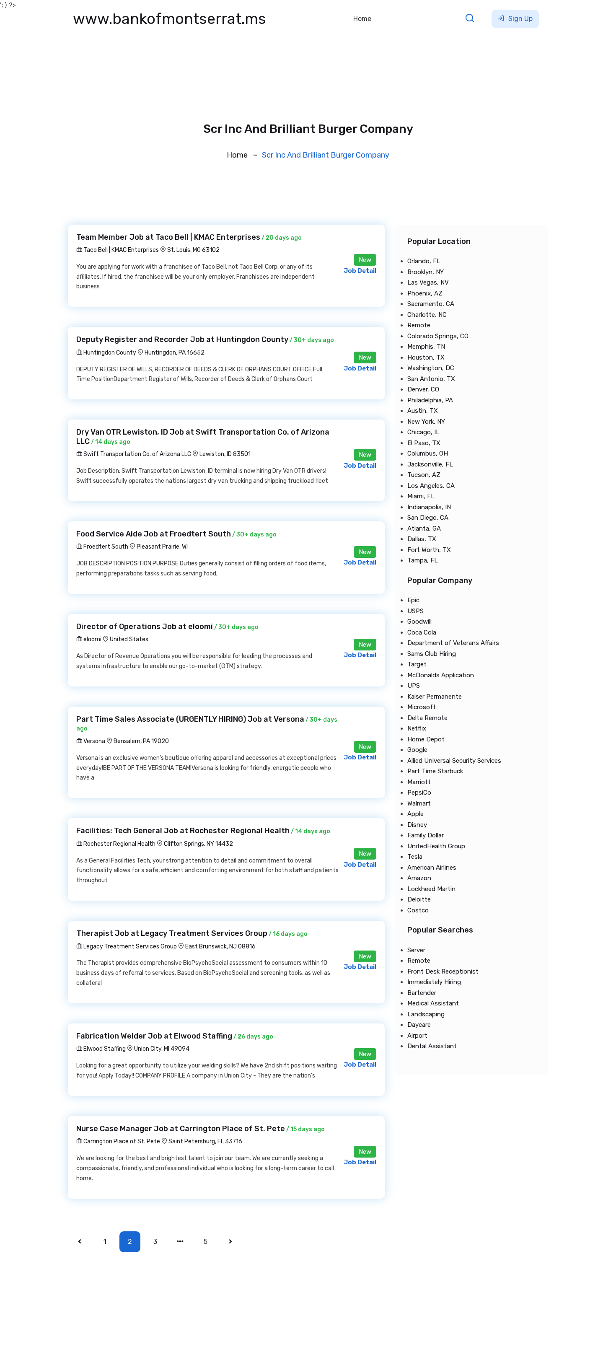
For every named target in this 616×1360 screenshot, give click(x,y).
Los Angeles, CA (431, 486)
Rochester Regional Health (118, 843)
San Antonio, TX (431, 379)
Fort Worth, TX (429, 550)
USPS (415, 611)
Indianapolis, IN (429, 507)
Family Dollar (425, 835)
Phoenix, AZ (425, 293)
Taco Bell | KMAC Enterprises (120, 250)
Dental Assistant (432, 1046)
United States (129, 639)
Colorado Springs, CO (437, 336)
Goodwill (419, 621)
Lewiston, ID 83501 (225, 454)
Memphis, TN (426, 346)
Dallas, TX (421, 539)
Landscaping (426, 1014)
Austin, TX (422, 410)
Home (362, 19)
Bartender (421, 993)
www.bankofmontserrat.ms (169, 19)
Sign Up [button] (520, 19)
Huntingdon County (109, 352)
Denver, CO (423, 389)
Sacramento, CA (430, 304)
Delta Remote (427, 718)
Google (417, 750)
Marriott (419, 782)
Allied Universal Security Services (454, 760)
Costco (418, 910)
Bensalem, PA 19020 (141, 741)
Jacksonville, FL (430, 464)
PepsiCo (419, 792)
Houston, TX (426, 357)
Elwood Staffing (104, 1048)
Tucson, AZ (423, 475)
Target (417, 664)
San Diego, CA (427, 517)
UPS (413, 685)
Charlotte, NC (427, 315)
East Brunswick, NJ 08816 (220, 946)
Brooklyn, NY (425, 272)
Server (416, 950)
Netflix (416, 728)
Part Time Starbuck (435, 771)
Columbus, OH (427, 453)
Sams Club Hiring (431, 654)
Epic (413, 600)
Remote (418, 325)
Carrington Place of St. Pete (121, 1141)
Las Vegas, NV (428, 282)
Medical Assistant (433, 1003)
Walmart (419, 803)
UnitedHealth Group (436, 846)
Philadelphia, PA (430, 400)
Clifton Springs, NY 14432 (198, 843)
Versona (93, 741)
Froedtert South (105, 546)
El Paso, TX (423, 443)
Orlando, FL (423, 261)
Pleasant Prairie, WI (162, 546)
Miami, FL (421, 496)
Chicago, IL (423, 432)
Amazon (419, 878)
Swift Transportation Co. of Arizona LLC (136, 454)
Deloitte (419, 899)
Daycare (419, 1024)
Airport (417, 1035)
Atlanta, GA (424, 528)
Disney (417, 825)
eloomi (91, 639)
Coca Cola (421, 632)
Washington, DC (430, 368)
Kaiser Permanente (434, 696)
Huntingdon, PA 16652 (174, 352)
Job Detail (360, 271)
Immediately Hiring (434, 982)
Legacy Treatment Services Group (129, 946)
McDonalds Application (440, 675)
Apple (415, 814)
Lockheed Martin (431, 889)
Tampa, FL (422, 560)
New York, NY (426, 421)
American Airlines (431, 867)
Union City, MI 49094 (161, 1048)
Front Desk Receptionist (443, 971)
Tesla (414, 856)
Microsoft (421, 707)
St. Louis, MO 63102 (193, 250)
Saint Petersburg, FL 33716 (205, 1141)
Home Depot (426, 739)
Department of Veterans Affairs (453, 643)
